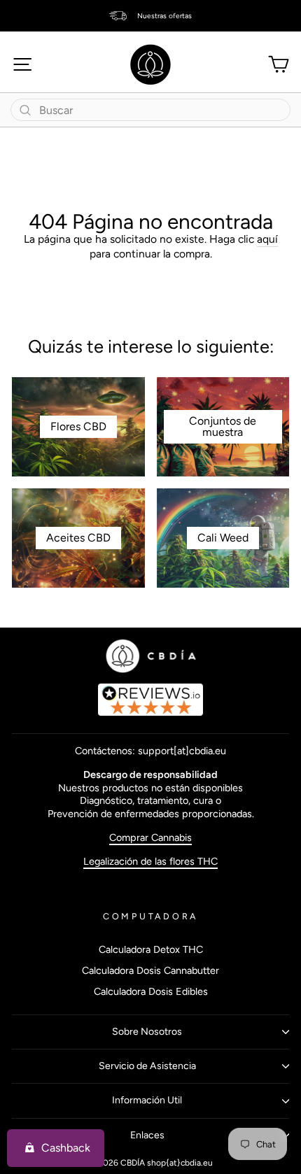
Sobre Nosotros (147, 1032)
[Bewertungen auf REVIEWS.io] (150, 700)
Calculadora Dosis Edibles (151, 991)
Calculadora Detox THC (151, 949)
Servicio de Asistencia (147, 1066)
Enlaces (147, 1135)
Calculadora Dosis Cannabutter (150, 970)
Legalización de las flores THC (150, 861)
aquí (267, 239)
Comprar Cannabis (150, 837)
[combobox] (150, 110)
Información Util (147, 1100)
